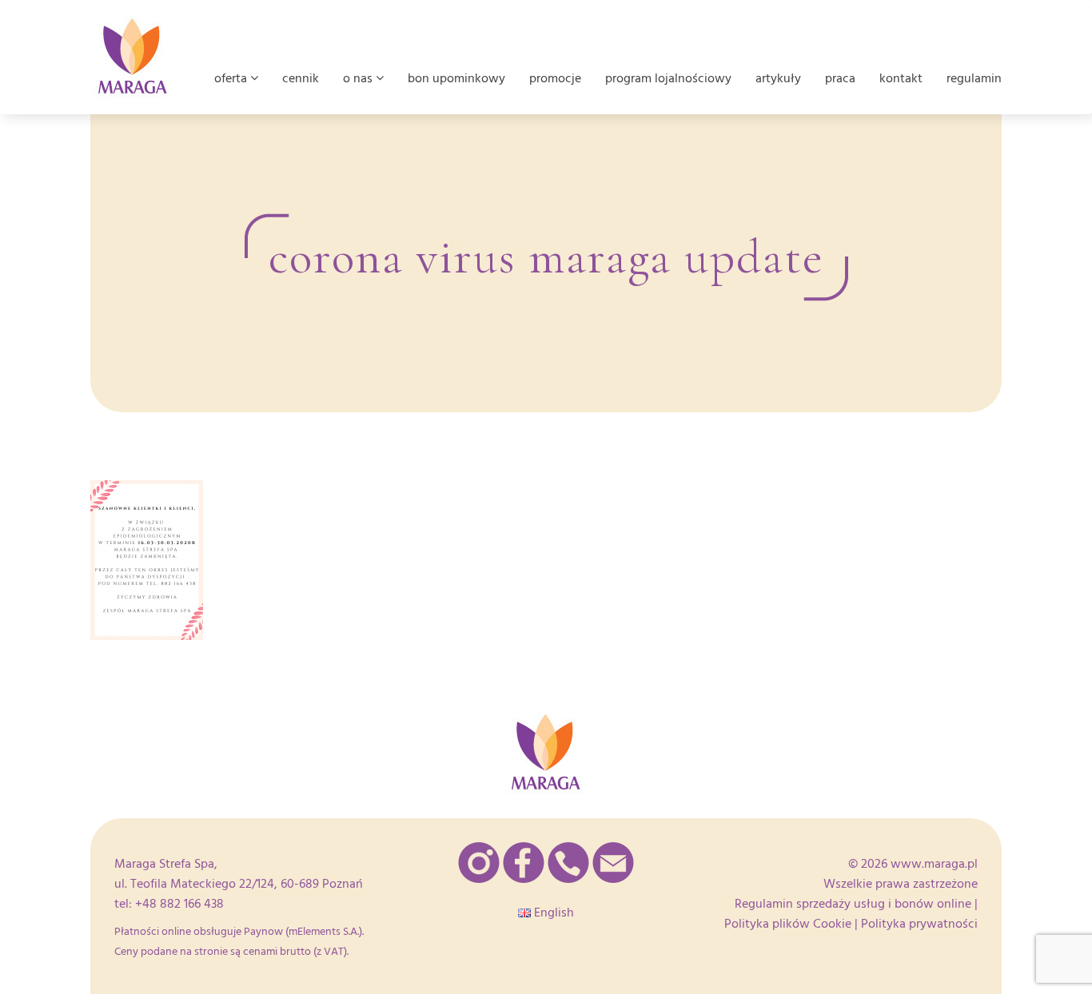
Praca (840, 78)
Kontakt (901, 78)
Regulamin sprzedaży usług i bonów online (853, 903)
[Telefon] (568, 862)
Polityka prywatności (919, 923)
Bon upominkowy (456, 78)
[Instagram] (479, 862)
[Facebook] (523, 862)
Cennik (300, 78)
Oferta (232, 78)
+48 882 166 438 (179, 903)
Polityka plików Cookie (787, 923)
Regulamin (974, 78)
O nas (359, 78)
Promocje (555, 78)
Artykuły (778, 78)
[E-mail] (613, 862)
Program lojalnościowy (668, 78)
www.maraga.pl (934, 863)
